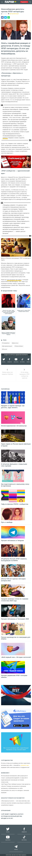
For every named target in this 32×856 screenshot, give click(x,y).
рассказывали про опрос (14, 279)
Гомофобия (6, 343)
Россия (5, 349)
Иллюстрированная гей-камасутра (14, 426)
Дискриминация (14, 13)
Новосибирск (19, 346)
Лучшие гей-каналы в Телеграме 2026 (15, 619)
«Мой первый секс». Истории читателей (16, 657)
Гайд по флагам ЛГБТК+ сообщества (14, 504)
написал (5, 138)
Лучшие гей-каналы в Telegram (12, 540)
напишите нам (25, 765)
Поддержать (24, 2)
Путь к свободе (6, 522)
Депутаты (15, 343)
